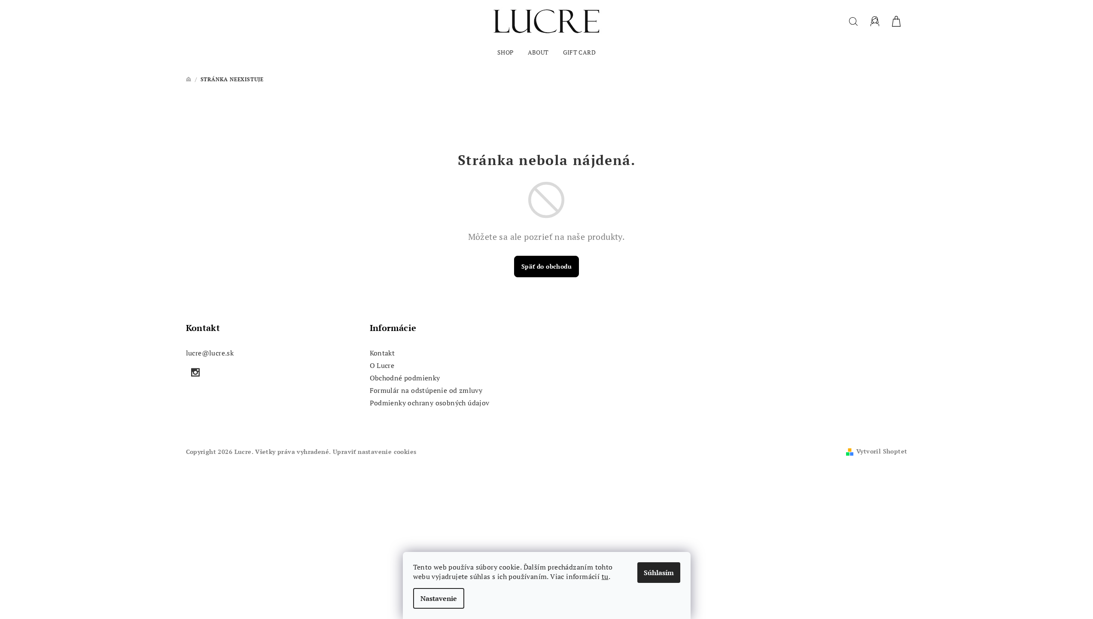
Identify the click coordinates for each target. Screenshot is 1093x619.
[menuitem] (505, 52)
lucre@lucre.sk (210, 353)
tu (605, 576)
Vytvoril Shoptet (881, 451)
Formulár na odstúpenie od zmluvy (426, 390)
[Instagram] (196, 372)
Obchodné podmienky (405, 378)
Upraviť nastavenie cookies (374, 451)
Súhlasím (659, 572)
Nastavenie (438, 598)
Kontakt (382, 353)
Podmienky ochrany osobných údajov (430, 403)
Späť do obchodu (546, 266)
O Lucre (382, 365)
